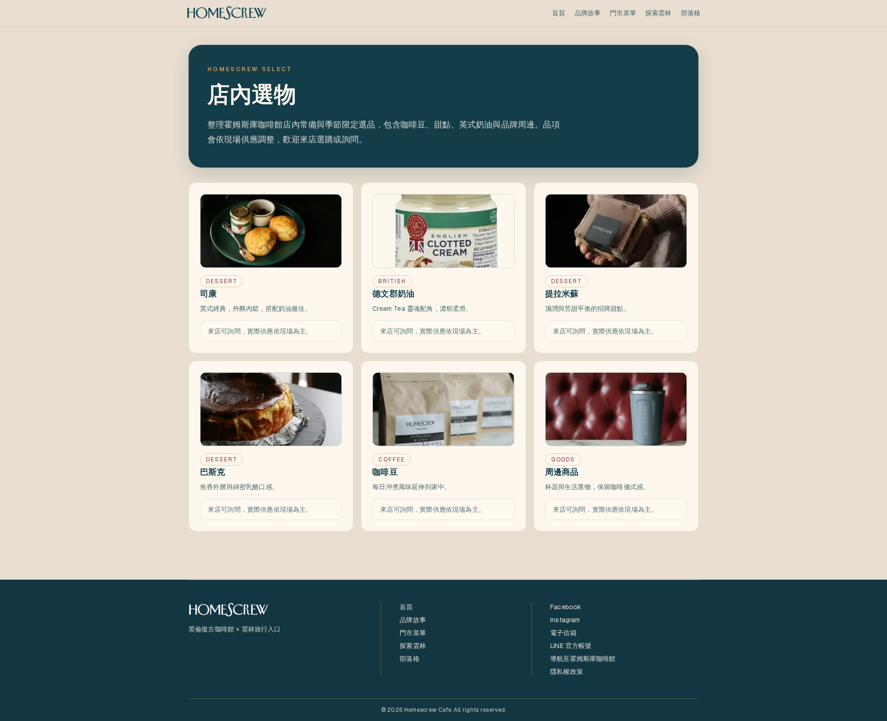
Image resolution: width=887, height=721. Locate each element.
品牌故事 (588, 13)
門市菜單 (623, 13)
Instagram (565, 620)
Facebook (565, 607)
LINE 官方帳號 (570, 646)
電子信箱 (563, 633)
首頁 (558, 13)
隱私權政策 (566, 671)
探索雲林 (658, 13)
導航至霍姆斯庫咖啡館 (583, 658)
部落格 (690, 13)
